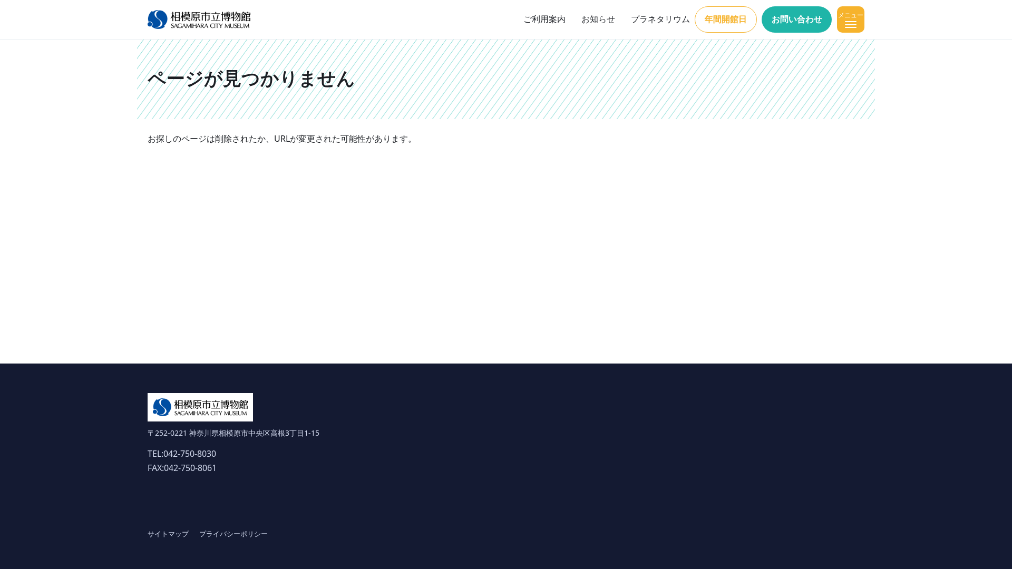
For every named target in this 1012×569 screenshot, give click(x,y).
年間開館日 (726, 19)
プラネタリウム (660, 19)
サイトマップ (168, 533)
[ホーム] (199, 20)
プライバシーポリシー (233, 533)
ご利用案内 (544, 19)
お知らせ (598, 19)
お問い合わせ (797, 19)
